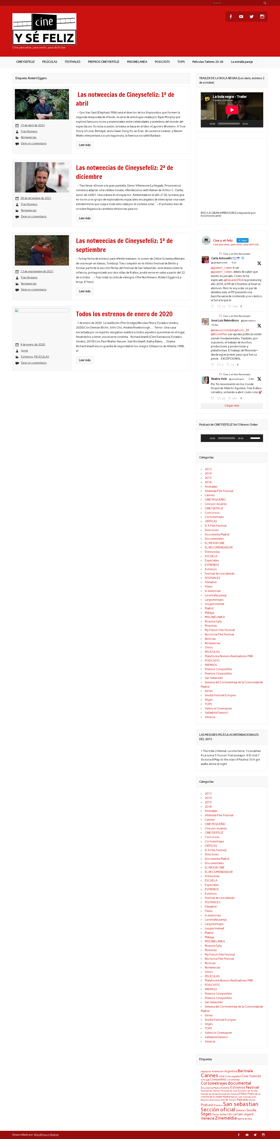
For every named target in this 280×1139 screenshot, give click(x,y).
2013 (208, 469)
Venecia (210, 717)
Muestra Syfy (213, 621)
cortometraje (233, 1079)
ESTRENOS (212, 565)
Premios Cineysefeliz (218, 669)
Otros (209, 647)
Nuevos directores (210, 1100)
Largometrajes (214, 599)
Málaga (209, 612)
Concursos (212, 512)
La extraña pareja (242, 62)
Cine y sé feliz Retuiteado (236, 254)
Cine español (233, 1076)
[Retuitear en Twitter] (220, 253)
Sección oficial (218, 1109)
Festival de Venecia (228, 1093)
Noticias (210, 639)
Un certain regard (240, 1114)
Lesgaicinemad (214, 604)
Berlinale (245, 1071)
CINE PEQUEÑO (215, 499)
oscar (224, 1099)
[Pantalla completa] (258, 124)
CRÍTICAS (211, 521)
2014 (208, 473)
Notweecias (29, 137)
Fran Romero (29, 131)
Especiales (212, 560)
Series (209, 691)
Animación (218, 1071)
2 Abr (251, 379)
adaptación (206, 1071)
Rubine (54, 1134)
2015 (208, 478)
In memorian (213, 591)
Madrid (209, 608)
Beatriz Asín (219, 379)
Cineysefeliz (218, 1079)
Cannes (210, 495)
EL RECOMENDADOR (219, 547)
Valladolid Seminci (216, 712)
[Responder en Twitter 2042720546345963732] (213, 364)
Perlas (252, 1100)
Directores (212, 530)
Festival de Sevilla (209, 1094)
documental (239, 1083)
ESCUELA (211, 556)
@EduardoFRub (234, 280)
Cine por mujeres (216, 504)
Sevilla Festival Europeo (220, 695)
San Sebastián (214, 678)
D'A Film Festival (215, 525)
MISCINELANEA (137, 62)
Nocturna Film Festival (219, 634)
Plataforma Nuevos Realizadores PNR (229, 656)
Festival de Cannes (210, 1090)
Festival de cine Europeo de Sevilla (239, 1090)
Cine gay (205, 1079)
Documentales (214, 538)
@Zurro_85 (241, 330)
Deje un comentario (34, 143)
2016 (208, 482)
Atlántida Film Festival (219, 491)
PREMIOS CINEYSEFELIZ (103, 62)
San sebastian (240, 1104)
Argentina (230, 1071)
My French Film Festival (220, 630)
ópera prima (244, 1118)
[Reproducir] (206, 124)
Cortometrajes (214, 517)
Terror (215, 1114)
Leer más (85, 145)
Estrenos (27, 356)
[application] (232, 109)
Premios (218, 1105)
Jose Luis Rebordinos (225, 320)
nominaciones (249, 1097)
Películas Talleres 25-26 (207, 62)
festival (252, 1087)
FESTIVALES (72, 62)
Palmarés (243, 1099)
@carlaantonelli (219, 262)
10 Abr (214, 325)
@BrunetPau (219, 334)
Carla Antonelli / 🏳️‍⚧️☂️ (225, 258)
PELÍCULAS (49, 62)
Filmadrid (210, 582)
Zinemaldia (226, 1118)
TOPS (181, 62)
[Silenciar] (252, 124)
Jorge (24, 350)
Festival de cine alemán (220, 573)
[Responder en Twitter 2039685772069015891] (213, 398)
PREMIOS (211, 665)
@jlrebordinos (248, 320)
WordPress (41, 1134)
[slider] (255, 437)
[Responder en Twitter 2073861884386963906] (213, 306)
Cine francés (251, 1076)
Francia (252, 1094)
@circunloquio (236, 379)
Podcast (207, 1105)
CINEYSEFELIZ (25, 62)
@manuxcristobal (222, 330)
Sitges (209, 699)
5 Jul (234, 262)
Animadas (211, 486)
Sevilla (251, 1110)
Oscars (232, 1100)
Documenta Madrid (217, 534)
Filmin (209, 586)
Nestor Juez (236, 1097)
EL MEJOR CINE (215, 543)
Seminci (241, 1110)
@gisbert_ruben (221, 268)
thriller (223, 1114)
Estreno (225, 1087)
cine (222, 1076)
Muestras (211, 625)
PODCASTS (162, 62)
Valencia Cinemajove (218, 708)
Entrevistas (212, 552)
